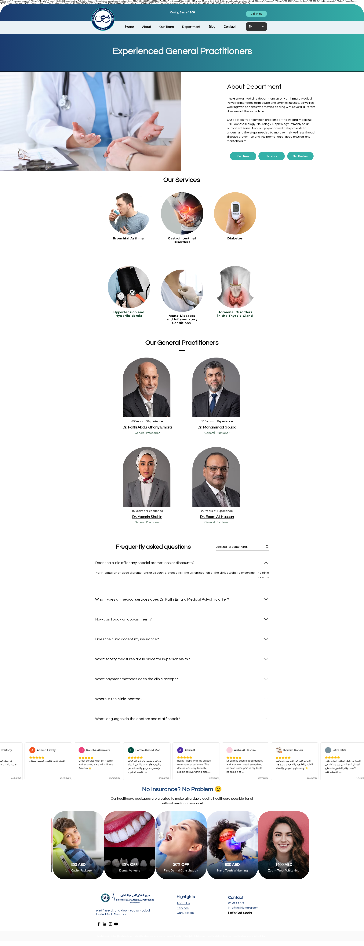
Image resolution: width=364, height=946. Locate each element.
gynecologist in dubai (178, 936)
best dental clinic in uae (225, 936)
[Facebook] (98, 924)
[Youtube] (116, 924)
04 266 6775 (236, 902)
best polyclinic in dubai (153, 936)
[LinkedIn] (104, 924)
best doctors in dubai (129, 936)
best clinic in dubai (107, 936)
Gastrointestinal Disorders (182, 240)
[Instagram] (110, 924)
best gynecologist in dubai (252, 936)
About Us (183, 903)
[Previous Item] (58, 845)
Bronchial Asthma (129, 238)
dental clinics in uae (200, 936)
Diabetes (235, 238)
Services (183, 908)
